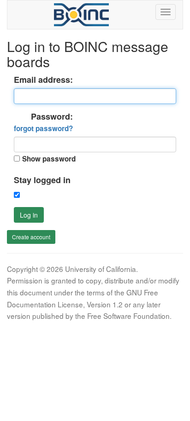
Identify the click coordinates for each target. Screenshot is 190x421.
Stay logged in (42, 180)
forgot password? (43, 128)
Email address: (43, 80)
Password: (43, 122)
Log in (29, 214)
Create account (31, 237)
